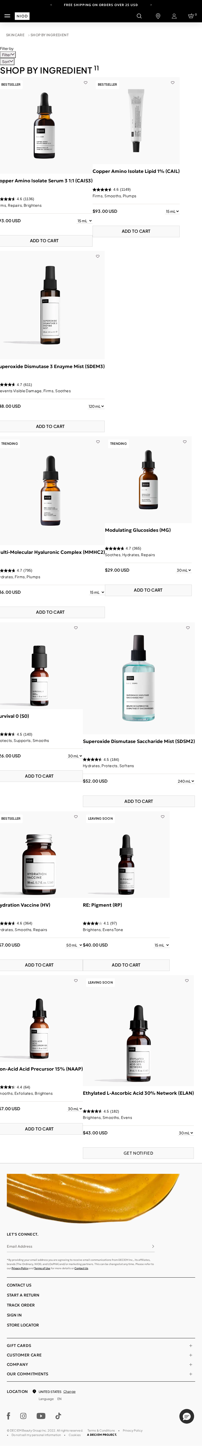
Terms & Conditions (101, 1430)
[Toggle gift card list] (190, 1345)
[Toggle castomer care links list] (190, 1355)
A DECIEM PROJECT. (102, 1435)
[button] (186, 1416)
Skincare (15, 35)
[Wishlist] (85, 79)
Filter (6, 54)
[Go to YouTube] (41, 1416)
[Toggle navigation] (7, 16)
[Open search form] (139, 16)
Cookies (75, 1435)
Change (69, 1391)
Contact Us (81, 1268)
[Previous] (51, 4)
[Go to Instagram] (23, 1416)
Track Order (21, 1305)
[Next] (151, 4)
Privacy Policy (20, 1268)
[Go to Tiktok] (58, 1416)
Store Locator (23, 1325)
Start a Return (23, 1295)
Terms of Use (42, 1268)
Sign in (14, 1315)
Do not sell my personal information (36, 1435)
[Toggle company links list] (190, 1364)
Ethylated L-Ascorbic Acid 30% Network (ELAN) (138, 1093)
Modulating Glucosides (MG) (138, 530)
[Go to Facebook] (8, 1416)
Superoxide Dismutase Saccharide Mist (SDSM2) (139, 741)
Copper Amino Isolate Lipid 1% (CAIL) (136, 171)
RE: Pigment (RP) (102, 905)
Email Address (19, 1246)
